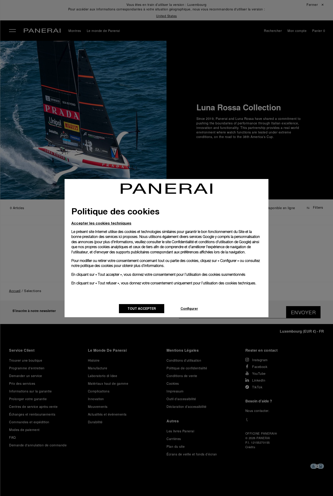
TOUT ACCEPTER (142, 308)
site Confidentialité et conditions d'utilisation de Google (207, 242)
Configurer (189, 308)
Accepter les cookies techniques (101, 223)
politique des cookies (96, 266)
